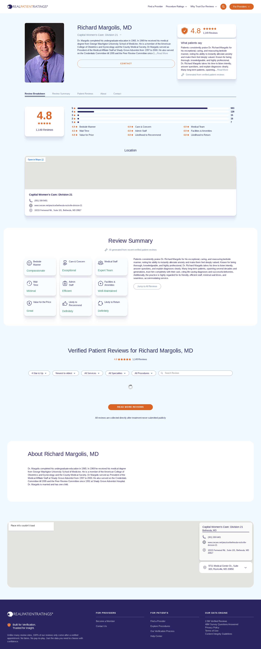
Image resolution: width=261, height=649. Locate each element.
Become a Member (105, 621)
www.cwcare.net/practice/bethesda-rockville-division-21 (58, 205)
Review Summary (61, 93)
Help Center (156, 636)
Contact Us (101, 626)
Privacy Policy (212, 627)
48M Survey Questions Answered (221, 624)
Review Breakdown (35, 93)
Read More (162, 53)
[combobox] (39, 373)
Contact (117, 93)
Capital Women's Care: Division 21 (97, 34)
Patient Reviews (85, 93)
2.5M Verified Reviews (216, 621)
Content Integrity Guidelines (218, 634)
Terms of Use (211, 630)
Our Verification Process (162, 631)
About (103, 93)
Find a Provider (157, 621)
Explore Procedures (160, 626)
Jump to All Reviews (147, 286)
